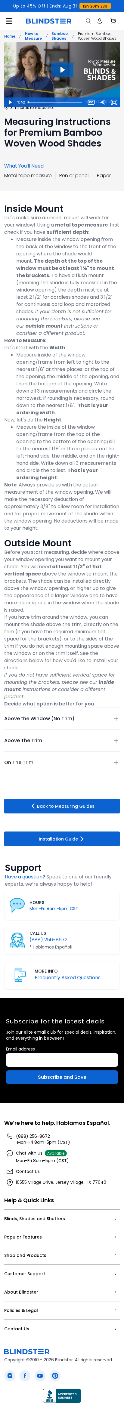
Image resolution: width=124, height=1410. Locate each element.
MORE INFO (46, 971)
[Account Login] (99, 21)
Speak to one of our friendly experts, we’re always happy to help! (58, 880)
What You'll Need (24, 165)
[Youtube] (40, 1375)
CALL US (37, 933)
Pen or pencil (74, 175)
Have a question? (25, 876)
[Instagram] (10, 1375)
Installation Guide (58, 839)
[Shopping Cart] (113, 21)
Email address (20, 1049)
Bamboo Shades (59, 36)
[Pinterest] (55, 1375)
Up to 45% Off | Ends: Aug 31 (60, 6)
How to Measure (33, 36)
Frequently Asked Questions (68, 977)
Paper (104, 175)
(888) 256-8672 (48, 939)
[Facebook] (25, 1375)
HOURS (36, 902)
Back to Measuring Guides (66, 806)
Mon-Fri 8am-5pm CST (53, 909)
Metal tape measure (28, 175)
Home (9, 36)
